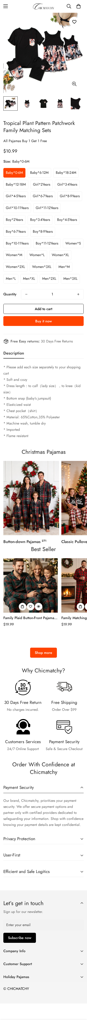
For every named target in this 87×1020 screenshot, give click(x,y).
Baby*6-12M (39, 172)
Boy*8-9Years (43, 231)
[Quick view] (38, 606)
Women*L (37, 254)
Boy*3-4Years (40, 219)
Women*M (14, 254)
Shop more (43, 652)
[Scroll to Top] (79, 996)
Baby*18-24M (66, 172)
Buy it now (43, 321)
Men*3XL (70, 278)
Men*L (11, 278)
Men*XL (29, 278)
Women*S (73, 243)
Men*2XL (49, 278)
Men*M (64, 266)
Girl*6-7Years (43, 196)
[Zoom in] (74, 84)
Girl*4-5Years (16, 196)
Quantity (10, 294)
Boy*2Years (14, 219)
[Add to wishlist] (74, 22)
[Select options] (22, 606)
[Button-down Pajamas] (31, 498)
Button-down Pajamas (24, 542)
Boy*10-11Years (17, 243)
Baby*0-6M (14, 172)
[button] (78, 6)
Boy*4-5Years (67, 219)
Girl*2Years (41, 184)
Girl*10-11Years (17, 207)
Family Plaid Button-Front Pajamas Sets (29, 618)
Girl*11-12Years (47, 207)
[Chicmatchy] (43, 6)
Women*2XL (15, 266)
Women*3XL (41, 266)
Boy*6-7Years (16, 231)
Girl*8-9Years (70, 196)
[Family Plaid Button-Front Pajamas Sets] (30, 585)
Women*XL (60, 254)
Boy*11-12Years (47, 243)
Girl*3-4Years (67, 184)
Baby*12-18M (16, 184)
